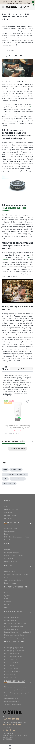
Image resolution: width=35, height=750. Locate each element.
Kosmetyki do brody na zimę (14, 638)
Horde (6, 599)
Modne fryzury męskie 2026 (13, 648)
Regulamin (8, 518)
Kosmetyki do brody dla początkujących (17, 632)
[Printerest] (7, 730)
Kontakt (7, 550)
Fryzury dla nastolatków (12, 654)
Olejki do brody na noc (11, 629)
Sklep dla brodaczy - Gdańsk (13, 555)
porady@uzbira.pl (12, 724)
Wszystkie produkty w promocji (22, 369)
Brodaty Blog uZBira (16, 56)
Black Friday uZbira (10, 561)
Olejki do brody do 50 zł (12, 617)
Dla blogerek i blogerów (12, 553)
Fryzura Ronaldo (9, 674)
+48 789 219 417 (11, 719)
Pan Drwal (7, 593)
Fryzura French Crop (11, 659)
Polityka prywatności (11, 515)
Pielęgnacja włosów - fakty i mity (15, 687)
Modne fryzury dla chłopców (14, 651)
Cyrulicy (7, 596)
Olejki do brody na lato (11, 620)
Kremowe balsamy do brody (13, 626)
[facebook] (3, 730)
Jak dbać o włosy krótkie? (12, 704)
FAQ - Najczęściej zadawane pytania (16, 537)
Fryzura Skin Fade (10, 677)
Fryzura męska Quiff (11, 662)
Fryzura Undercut (10, 665)
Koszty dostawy (9, 531)
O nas (6, 506)
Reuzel (27, 107)
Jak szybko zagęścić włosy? (13, 690)
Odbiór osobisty (9, 512)
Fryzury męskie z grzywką (13, 656)
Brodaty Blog (9, 571)
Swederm (7, 602)
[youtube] (14, 730)
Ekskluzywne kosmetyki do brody (15, 635)
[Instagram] (10, 730)
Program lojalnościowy (12, 509)
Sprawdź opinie (9, 558)
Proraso (6, 607)
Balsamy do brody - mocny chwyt (15, 623)
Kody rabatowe (9, 540)
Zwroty (6, 534)
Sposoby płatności (10, 528)
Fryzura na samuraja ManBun (14, 671)
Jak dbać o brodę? (10, 583)
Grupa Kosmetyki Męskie (13, 580)
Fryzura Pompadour (11, 668)
